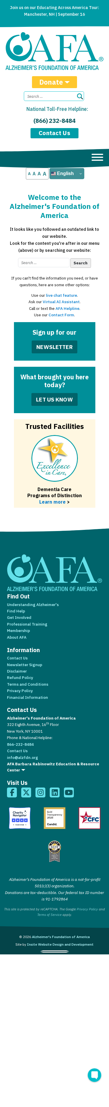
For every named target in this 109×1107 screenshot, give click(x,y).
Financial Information (27, 697)
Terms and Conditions (27, 684)
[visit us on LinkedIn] (55, 792)
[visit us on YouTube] (69, 792)
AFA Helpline (67, 308)
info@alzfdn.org (22, 757)
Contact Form (61, 314)
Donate (51, 82)
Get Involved (19, 617)
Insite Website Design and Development (60, 944)
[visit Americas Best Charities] (54, 851)
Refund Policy (20, 677)
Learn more (52, 502)
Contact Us (54, 133)
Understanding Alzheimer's (33, 604)
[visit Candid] (54, 818)
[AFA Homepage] (54, 51)
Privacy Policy (20, 690)
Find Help (16, 611)
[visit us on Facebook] (12, 792)
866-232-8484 (20, 744)
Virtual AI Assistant (61, 301)
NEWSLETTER (54, 346)
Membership (18, 630)
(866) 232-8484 (54, 121)
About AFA (16, 637)
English (65, 173)
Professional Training (27, 624)
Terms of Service (49, 914)
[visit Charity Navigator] (19, 818)
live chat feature (61, 295)
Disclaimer (17, 671)
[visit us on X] (26, 792)
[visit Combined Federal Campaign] (89, 818)
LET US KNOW (54, 399)
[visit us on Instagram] (40, 792)
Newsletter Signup (24, 664)
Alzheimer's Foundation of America (61, 937)
